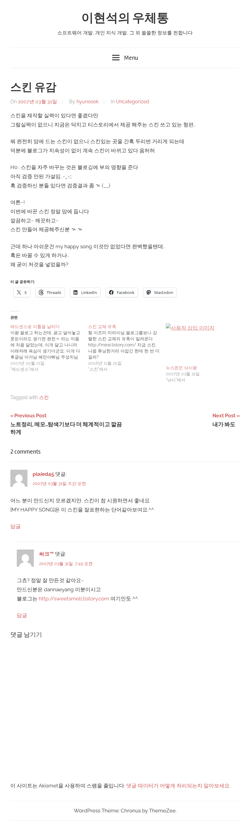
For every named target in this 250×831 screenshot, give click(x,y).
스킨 (44, 397)
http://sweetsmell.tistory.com (74, 599)
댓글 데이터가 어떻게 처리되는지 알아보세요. (178, 786)
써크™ (46, 554)
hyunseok (87, 101)
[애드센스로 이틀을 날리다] (49, 348)
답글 (15, 526)
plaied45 (43, 474)
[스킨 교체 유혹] (127, 348)
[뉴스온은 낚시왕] (202, 344)
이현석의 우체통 (125, 18)
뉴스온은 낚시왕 (181, 367)
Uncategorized (132, 101)
